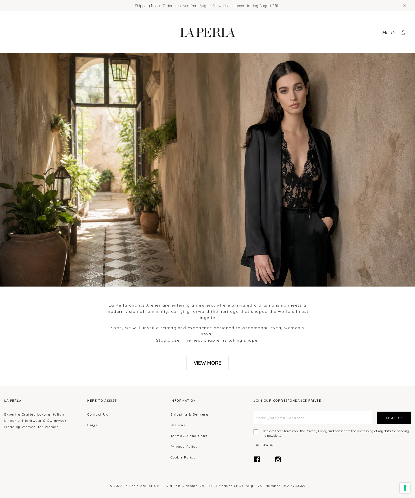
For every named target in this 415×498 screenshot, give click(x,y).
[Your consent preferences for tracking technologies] (405, 488)
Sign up (394, 418)
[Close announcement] (405, 6)
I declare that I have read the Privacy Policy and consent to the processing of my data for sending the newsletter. (335, 433)
